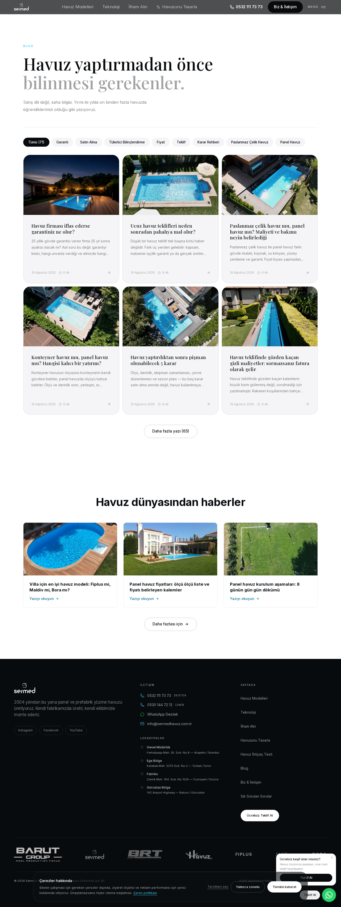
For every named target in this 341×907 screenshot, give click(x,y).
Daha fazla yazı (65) (170, 431)
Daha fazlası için (168, 624)
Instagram (25, 730)
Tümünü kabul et (284, 887)
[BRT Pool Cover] (145, 854)
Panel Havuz (290, 142)
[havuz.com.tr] (199, 854)
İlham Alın (138, 6)
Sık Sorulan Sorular (256, 796)
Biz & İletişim (285, 6)
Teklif (181, 142)
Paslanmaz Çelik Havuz (249, 142)
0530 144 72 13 (165, 705)
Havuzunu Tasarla (179, 6)
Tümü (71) (36, 142)
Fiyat (161, 142)
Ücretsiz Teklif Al (260, 815)
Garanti (62, 142)
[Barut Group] (38, 855)
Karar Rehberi (208, 142)
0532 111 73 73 (249, 6)
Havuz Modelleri (77, 6)
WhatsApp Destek (162, 714)
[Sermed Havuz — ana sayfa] (21, 6)
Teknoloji (111, 6)
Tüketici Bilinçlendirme (127, 142)
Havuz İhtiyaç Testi (256, 754)
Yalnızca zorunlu (248, 887)
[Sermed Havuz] (94, 854)
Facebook (51, 730)
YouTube (76, 730)
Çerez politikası (145, 893)
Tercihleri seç (217, 887)
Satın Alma (88, 142)
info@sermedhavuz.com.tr (169, 724)
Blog (244, 768)
